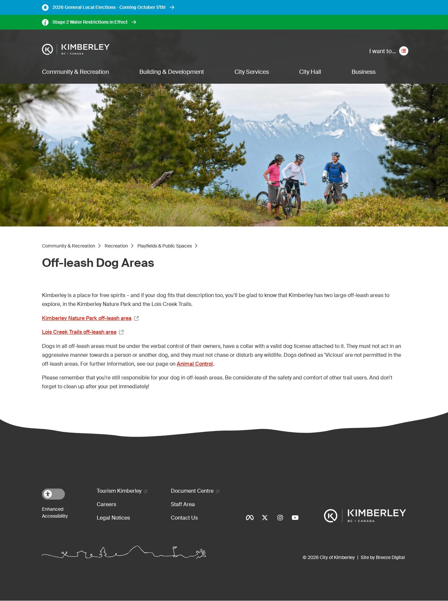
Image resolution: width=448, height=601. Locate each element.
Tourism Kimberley (119, 490)
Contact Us (184, 517)
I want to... (382, 51)
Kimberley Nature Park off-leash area (87, 318)
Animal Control (195, 363)
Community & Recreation (75, 72)
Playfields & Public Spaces (164, 246)
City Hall (310, 72)
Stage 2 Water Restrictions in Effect (90, 22)
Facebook (250, 518)
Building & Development (171, 72)
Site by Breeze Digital (383, 557)
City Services (251, 72)
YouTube (295, 518)
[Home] (76, 49)
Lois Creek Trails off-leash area (79, 332)
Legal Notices (113, 517)
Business (364, 72)
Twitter (265, 518)
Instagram (280, 518)
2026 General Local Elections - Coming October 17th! (109, 7)
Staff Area (183, 504)
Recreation (116, 246)
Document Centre (192, 490)
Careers (106, 504)
